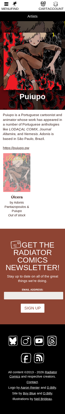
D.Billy (51, 387)
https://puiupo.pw (16, 148)
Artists (32, 16)
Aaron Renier (30, 387)
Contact (32, 382)
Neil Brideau (43, 399)
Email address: (32, 289)
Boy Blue (29, 393)
